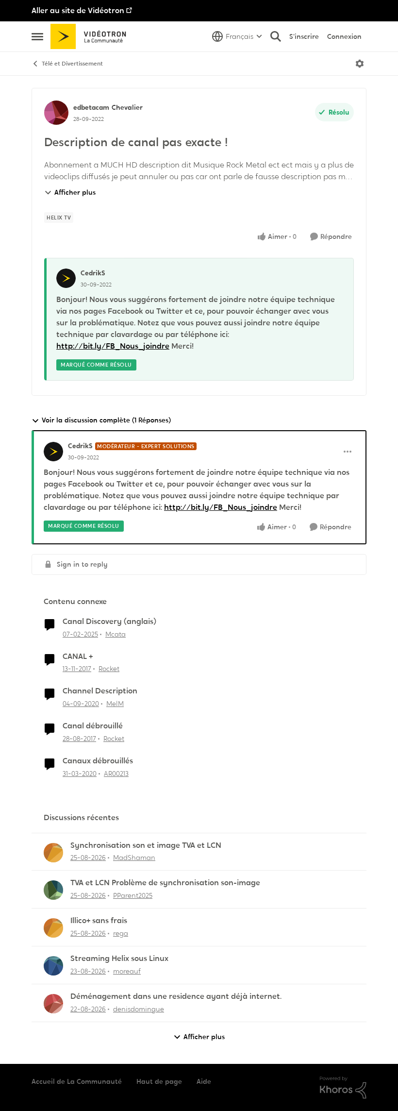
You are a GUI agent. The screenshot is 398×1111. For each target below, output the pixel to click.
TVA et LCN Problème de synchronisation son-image (165, 883)
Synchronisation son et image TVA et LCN (145, 845)
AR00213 (116, 773)
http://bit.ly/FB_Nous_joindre (112, 346)
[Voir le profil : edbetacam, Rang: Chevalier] (56, 113)
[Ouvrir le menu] (359, 63)
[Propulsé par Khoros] (343, 1088)
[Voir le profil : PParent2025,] (53, 890)
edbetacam (91, 107)
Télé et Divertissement (72, 63)
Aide (204, 1081)
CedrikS (93, 273)
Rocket (109, 668)
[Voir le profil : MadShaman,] (53, 852)
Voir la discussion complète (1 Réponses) (106, 420)
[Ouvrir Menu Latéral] (37, 36)
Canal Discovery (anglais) (109, 621)
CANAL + (78, 656)
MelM (115, 703)
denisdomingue (138, 1009)
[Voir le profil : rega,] (53, 928)
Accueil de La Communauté (77, 1081)
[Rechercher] (276, 36)
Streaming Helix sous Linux (119, 958)
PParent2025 (132, 895)
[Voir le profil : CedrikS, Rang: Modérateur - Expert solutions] (53, 451)
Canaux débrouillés (98, 761)
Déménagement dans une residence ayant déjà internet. (176, 996)
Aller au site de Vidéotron (78, 10)
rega (120, 933)
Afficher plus (75, 192)
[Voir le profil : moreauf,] (53, 966)
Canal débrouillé (93, 726)
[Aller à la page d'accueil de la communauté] (91, 36)
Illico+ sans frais (98, 921)
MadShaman (134, 857)
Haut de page (159, 1081)
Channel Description (100, 691)
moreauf (127, 971)
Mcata (115, 634)
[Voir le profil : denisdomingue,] (53, 1003)
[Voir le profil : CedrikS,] (66, 278)
